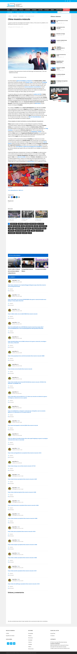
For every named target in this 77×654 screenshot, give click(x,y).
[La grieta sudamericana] (53, 41)
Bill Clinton (38, 103)
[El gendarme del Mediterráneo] (53, 62)
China (10, 226)
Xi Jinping (44, 82)
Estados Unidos (43, 226)
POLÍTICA (21, 9)
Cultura (30, 642)
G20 (13, 228)
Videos (29, 646)
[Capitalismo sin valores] (28, 214)
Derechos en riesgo (60, 33)
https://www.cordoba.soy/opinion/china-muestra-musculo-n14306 (22, 557)
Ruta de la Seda (21, 157)
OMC (29, 230)
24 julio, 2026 (59, 75)
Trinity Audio (20, 77)
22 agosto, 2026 (59, 23)
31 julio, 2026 (59, 63)
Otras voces (31, 648)
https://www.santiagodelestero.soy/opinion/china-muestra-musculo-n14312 (24, 452)
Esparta (36, 226)
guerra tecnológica (36, 228)
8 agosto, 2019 (12, 27)
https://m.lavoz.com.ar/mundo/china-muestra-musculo (20, 369)
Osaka (33, 230)
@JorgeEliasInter (14, 190)
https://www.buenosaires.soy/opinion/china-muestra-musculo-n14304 (23, 505)
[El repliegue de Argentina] (53, 82)
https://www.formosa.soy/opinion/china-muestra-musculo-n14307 (22, 479)
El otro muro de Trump (12, 218)
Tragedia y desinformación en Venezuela (60, 48)
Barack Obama (33, 223)
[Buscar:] (63, 12)
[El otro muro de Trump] (14, 214)
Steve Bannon (12, 232)
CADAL (7, 633)
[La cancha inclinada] (53, 75)
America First (31, 161)
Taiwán (39, 131)
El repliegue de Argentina (61, 80)
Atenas (26, 223)
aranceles (21, 223)
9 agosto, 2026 (59, 50)
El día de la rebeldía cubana (60, 68)
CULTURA (40, 9)
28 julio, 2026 (59, 70)
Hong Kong (34, 131)
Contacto (52, 635)
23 (22, 27)
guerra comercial (19, 228)
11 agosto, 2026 (59, 41)
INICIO (8, 9)
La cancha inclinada (60, 74)
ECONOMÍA (27, 9)
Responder (11, 290)
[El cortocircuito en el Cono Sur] (53, 22)
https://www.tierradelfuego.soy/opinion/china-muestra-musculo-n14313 (24, 583)
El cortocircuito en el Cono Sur (62, 21)
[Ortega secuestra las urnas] (53, 56)
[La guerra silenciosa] (41, 214)
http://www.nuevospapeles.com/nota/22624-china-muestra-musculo (23, 425)
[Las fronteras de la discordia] (53, 28)
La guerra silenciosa (39, 218)
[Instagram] (68, 1)
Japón (44, 228)
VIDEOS (52, 9)
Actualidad (30, 633)
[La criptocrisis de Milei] (41, 263)
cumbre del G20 (37, 94)
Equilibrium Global (10, 635)
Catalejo (30, 644)
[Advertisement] (49, 5)
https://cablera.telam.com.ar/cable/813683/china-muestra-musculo (22, 313)
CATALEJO (46, 9)
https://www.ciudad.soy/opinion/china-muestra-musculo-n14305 (22, 492)
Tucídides (19, 232)
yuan (30, 232)
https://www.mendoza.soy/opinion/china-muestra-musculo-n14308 (22, 518)
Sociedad (30, 640)
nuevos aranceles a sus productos (33, 86)
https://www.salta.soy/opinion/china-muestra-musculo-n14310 (21, 531)
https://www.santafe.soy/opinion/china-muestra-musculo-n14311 (22, 570)
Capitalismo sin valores (26, 218)
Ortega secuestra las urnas (61, 55)
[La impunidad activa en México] (28, 263)
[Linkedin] (70, 1)
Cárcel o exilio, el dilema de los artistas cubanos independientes (14, 271)
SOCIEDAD (34, 9)
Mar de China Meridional (35, 117)
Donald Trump (29, 82)
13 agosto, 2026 (59, 35)
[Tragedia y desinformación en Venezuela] (53, 48)
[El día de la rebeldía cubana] (53, 69)
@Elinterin (21, 190)
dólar (22, 226)
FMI (9, 228)
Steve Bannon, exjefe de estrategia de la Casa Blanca (29, 146)
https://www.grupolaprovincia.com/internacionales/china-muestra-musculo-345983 (26, 355)
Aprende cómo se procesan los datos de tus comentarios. (36, 621)
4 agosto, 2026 (59, 57)
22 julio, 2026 (59, 82)
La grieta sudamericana (61, 40)
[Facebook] (65, 1)
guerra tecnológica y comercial (24, 80)
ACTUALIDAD (14, 9)
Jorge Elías (10, 187)
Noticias (15, 16)
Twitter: (9, 190)
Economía (18, 27)
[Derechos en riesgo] (53, 35)
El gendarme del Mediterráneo (59, 62)
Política (29, 635)
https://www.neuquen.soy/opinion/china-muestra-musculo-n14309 (22, 544)
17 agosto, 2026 (59, 29)
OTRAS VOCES (59, 9)
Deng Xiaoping (16, 226)
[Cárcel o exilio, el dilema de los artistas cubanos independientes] (14, 263)
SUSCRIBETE (66, 9)
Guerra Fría (27, 228)
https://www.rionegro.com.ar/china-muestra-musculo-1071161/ (22, 466)
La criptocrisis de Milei (40, 269)
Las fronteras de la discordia (60, 28)
